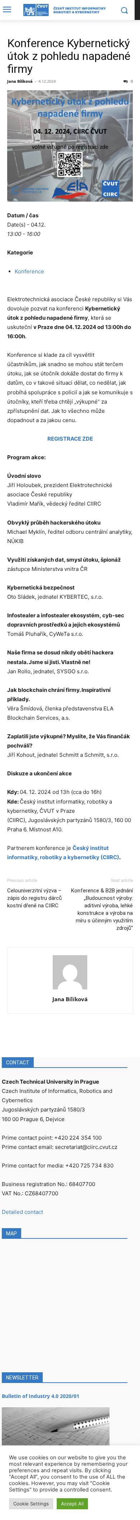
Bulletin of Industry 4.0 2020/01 (40, 1396)
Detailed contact (22, 1212)
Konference (29, 271)
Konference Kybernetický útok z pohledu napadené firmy (68, 56)
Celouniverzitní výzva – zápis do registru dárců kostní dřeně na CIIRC (34, 898)
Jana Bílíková (20, 81)
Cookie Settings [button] (31, 1503)
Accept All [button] (72, 1503)
